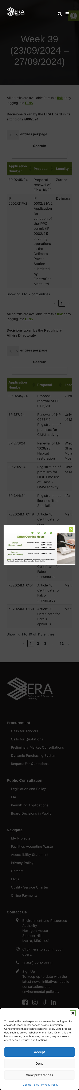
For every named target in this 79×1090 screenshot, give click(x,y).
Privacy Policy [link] (49, 1084)
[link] (15, 10)
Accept (39, 1052)
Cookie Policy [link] (31, 1084)
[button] (73, 1013)
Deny (40, 1063)
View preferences (39, 1075)
